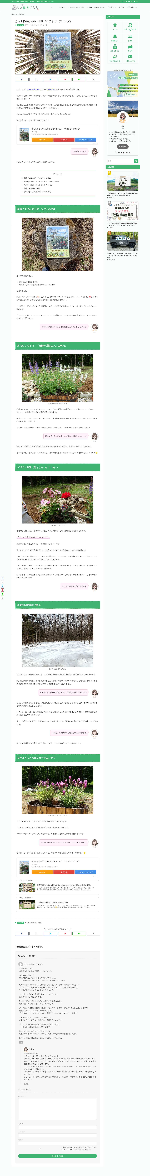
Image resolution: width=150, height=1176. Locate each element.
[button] (22, 79)
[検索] (137, 1)
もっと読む (123, 146)
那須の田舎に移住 (34, 89)
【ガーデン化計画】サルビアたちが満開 (52, 902)
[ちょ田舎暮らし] (25, 7)
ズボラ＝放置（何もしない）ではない (38, 185)
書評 (39, 923)
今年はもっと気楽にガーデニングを (37, 192)
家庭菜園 (20, 25)
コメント (22, 1097)
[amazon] (134, 1)
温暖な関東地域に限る (32, 188)
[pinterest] (129, 1)
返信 (21, 1042)
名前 (20, 1124)
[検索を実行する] (136, 161)
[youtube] (131, 1)
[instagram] (123, 1)
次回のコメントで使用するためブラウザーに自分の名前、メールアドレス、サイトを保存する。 (79, 1148)
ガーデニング (32, 923)
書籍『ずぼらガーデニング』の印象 (37, 178)
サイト (20, 1140)
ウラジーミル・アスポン (33, 964)
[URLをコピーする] (93, 79)
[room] (126, 1)
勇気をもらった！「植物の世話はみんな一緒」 (42, 181)
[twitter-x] (121, 1)
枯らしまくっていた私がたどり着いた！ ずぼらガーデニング (56, 129)
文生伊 (31, 1049)
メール (21, 1132)
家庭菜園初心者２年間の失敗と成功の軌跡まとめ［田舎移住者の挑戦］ (64, 885)
